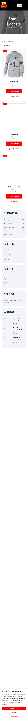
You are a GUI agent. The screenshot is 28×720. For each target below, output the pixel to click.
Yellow (5, 252)
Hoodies (6, 300)
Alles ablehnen (14, 716)
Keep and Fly (18, 300)
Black (5, 259)
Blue (5, 257)
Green (6, 250)
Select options (15, 91)
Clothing (6, 220)
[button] (24, 5)
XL (4, 282)
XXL (5, 284)
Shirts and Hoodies (9, 227)
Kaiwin (11, 300)
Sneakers (6, 230)
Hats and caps (8, 223)
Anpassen (14, 712)
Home (8, 27)
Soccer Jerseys (8, 234)
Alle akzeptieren (14, 708)
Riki (5, 302)
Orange (6, 254)
